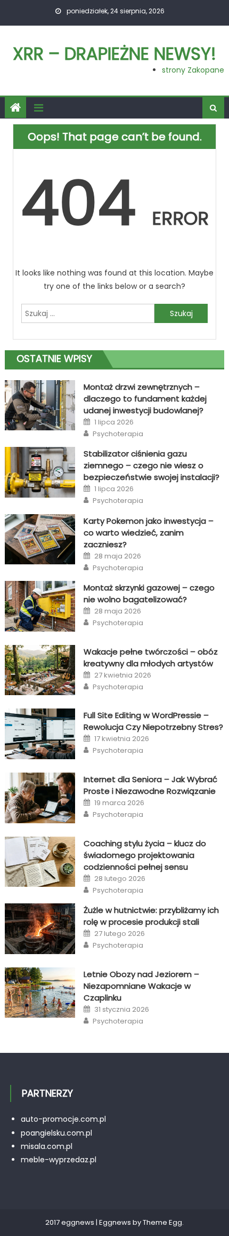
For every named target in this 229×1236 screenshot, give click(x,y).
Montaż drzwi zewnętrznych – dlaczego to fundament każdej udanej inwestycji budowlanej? (145, 398)
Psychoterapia (118, 434)
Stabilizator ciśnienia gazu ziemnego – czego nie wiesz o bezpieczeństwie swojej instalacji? (151, 465)
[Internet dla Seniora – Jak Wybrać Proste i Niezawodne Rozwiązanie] (40, 798)
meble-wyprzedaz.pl (58, 1159)
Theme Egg (162, 1222)
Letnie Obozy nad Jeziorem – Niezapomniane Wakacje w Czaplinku (141, 986)
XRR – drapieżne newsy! (114, 54)
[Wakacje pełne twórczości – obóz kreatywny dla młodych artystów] (40, 670)
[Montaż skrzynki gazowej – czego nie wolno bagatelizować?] (40, 606)
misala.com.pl (46, 1146)
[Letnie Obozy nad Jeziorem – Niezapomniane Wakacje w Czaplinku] (40, 992)
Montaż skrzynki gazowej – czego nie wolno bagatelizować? (149, 593)
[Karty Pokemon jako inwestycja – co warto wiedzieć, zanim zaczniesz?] (40, 539)
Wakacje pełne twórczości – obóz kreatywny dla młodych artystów (151, 657)
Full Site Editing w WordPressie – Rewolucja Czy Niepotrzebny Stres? (153, 721)
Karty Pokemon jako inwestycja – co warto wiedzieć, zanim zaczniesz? (149, 532)
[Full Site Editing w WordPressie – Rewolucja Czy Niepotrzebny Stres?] (40, 733)
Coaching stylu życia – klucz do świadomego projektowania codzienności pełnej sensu (145, 855)
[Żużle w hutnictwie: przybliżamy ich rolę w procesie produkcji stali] (40, 928)
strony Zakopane (193, 70)
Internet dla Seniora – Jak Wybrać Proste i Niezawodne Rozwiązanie (150, 785)
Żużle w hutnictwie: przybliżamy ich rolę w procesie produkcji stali (151, 915)
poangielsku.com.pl (56, 1133)
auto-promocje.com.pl (63, 1119)
